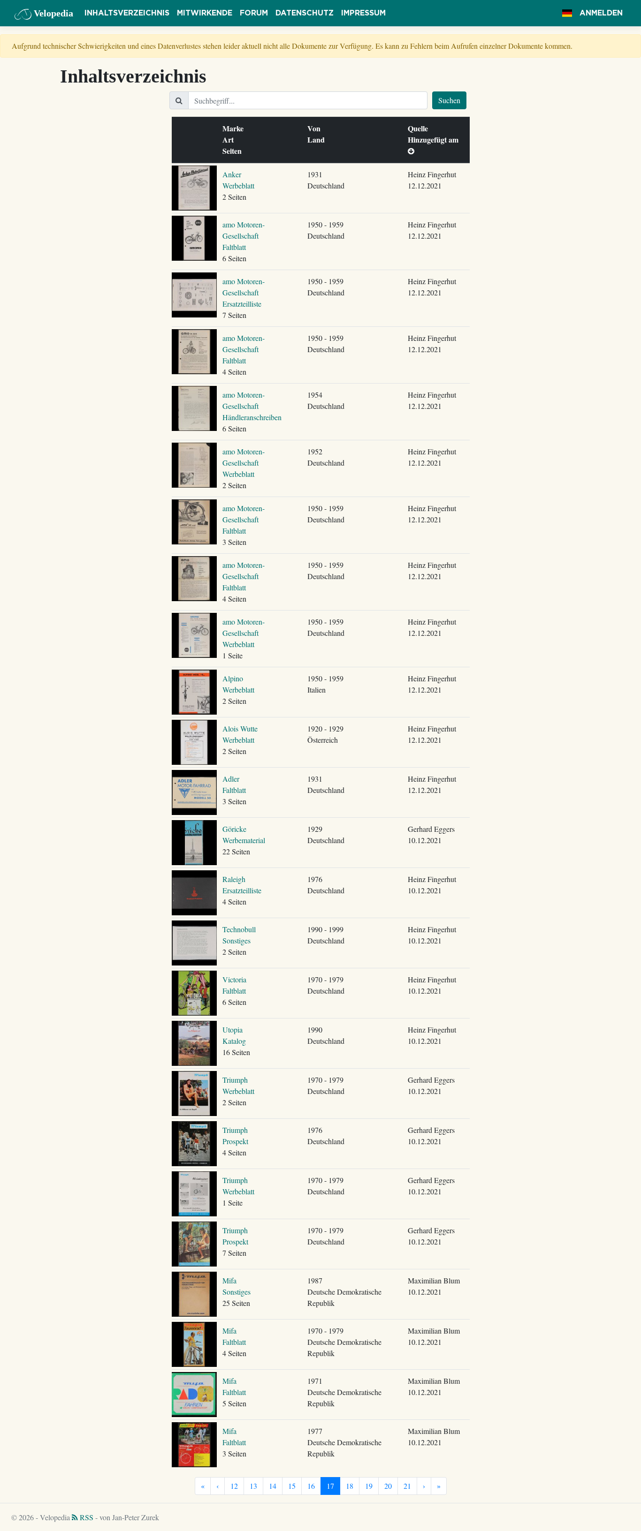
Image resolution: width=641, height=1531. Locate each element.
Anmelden (601, 13)
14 (272, 1486)
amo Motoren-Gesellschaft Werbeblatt (243, 462)
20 (388, 1486)
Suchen (449, 100)
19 (369, 1486)
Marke (235, 128)
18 (349, 1486)
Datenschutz (304, 13)
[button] (567, 13)
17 (330, 1486)
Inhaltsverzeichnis (126, 13)
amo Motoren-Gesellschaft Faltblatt (243, 235)
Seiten (234, 150)
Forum (254, 13)
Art (230, 139)
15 (292, 1486)
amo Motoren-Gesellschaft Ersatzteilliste (243, 292)
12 (234, 1486)
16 (311, 1486)
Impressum (363, 13)
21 (407, 1486)
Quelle (420, 128)
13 (253, 1486)
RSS (85, 1517)
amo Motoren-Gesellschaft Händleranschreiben (252, 406)
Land (318, 139)
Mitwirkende (204, 13)
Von (316, 128)
